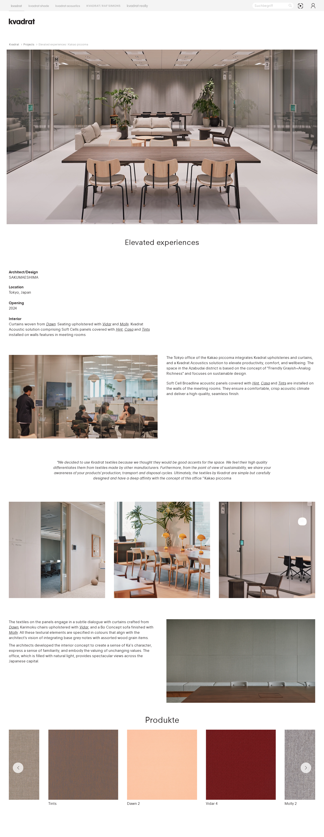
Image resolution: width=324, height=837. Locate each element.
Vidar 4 (212, 803)
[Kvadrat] (16, 5)
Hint (255, 383)
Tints (52, 803)
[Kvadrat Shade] (38, 5)
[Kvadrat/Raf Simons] (103, 5)
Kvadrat (14, 44)
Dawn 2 (133, 803)
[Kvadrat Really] (137, 5)
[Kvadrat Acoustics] (67, 5)
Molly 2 (291, 803)
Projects (28, 44)
